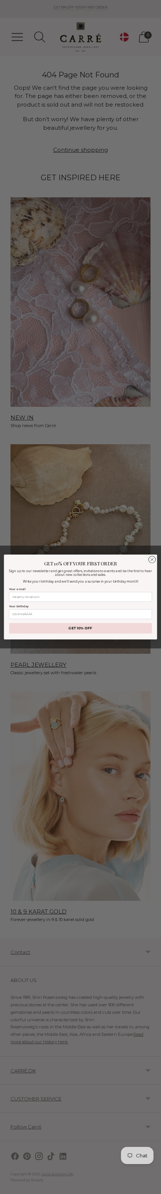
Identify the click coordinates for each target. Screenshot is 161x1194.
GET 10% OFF (80, 628)
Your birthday (18, 606)
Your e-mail (17, 589)
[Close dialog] (152, 559)
